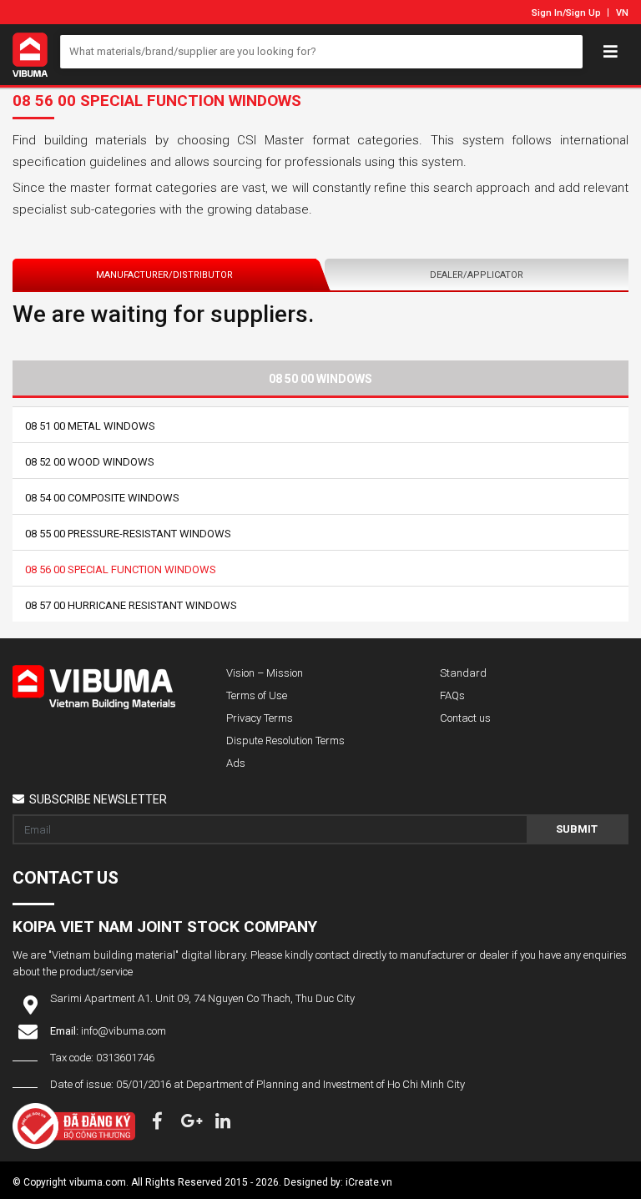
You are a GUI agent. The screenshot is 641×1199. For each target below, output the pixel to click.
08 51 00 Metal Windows (90, 426)
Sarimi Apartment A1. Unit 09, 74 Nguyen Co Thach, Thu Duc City (202, 998)
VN (622, 13)
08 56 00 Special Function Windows (120, 569)
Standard (463, 673)
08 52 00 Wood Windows (89, 462)
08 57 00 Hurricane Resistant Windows (131, 605)
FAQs (452, 695)
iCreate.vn (369, 1182)
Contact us (465, 718)
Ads (235, 763)
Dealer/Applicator (476, 275)
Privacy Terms (259, 718)
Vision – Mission (264, 673)
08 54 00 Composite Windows (102, 497)
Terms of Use (256, 695)
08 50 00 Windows (320, 378)
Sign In (547, 13)
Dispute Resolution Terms (285, 740)
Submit (577, 829)
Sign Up (583, 13)
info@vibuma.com (123, 1031)
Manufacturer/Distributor (164, 275)
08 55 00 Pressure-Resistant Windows (128, 533)
